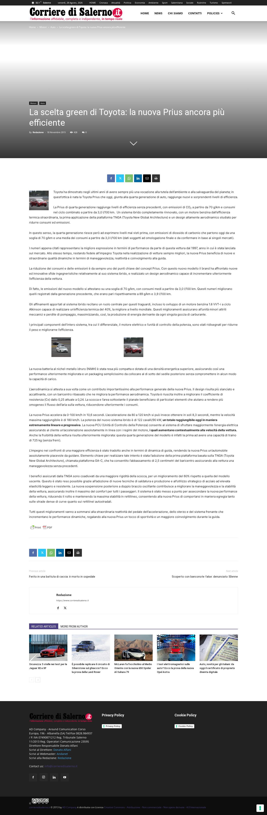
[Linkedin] (138, 178)
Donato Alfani (62, 750)
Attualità (115, 2)
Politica (127, 2)
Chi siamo (175, 13)
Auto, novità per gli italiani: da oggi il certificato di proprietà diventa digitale (217, 668)
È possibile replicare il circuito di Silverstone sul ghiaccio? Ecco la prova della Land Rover (91, 668)
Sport (165, 2)
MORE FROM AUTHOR (74, 626)
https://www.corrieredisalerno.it (72, 600)
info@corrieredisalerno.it (61, 766)
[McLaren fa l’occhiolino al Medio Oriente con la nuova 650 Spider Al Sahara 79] (133, 648)
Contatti (195, 13)
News (158, 13)
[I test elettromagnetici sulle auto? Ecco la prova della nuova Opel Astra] (176, 648)
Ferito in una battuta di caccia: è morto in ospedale (62, 576)
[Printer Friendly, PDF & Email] (41, 530)
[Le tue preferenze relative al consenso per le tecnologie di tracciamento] (260, 808)
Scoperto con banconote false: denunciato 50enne (205, 576)
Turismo (214, 2)
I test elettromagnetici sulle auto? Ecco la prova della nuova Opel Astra (175, 668)
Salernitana (177, 2)
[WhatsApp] (129, 178)
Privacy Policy (113, 726)
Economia (140, 2)
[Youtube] (65, 777)
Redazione (38, 132)
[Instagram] (43, 777)
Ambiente (153, 2)
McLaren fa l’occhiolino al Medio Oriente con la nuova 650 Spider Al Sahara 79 (133, 668)
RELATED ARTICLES (43, 626)
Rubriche (201, 2)
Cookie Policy (185, 726)
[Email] (147, 178)
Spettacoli (227, 2)
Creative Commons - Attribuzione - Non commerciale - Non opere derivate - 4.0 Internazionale (155, 807)
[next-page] (37, 679)
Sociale (189, 2)
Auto (53, 27)
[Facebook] (111, 178)
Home (145, 13)
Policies (213, 13)
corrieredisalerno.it (39, 807)
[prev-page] (31, 679)
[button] (233, 13)
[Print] (156, 178)
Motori (43, 27)
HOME (92, 2)
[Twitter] (120, 178)
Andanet (62, 754)
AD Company (69, 807)
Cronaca (103, 2)
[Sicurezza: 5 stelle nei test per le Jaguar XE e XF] (48, 648)
